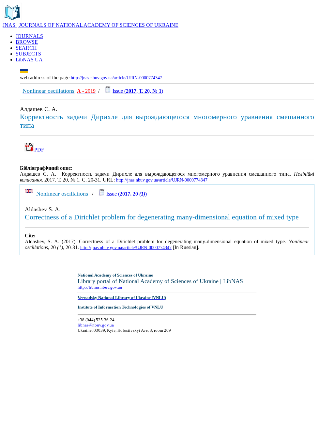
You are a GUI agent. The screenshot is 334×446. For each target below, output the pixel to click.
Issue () (138, 91)
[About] (12, 20)
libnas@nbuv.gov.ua (96, 325)
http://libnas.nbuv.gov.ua (100, 287)
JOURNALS (29, 36)
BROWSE (27, 42)
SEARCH (26, 48)
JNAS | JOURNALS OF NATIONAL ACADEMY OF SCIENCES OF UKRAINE (90, 25)
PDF (39, 149)
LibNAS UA (29, 59)
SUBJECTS (28, 53)
